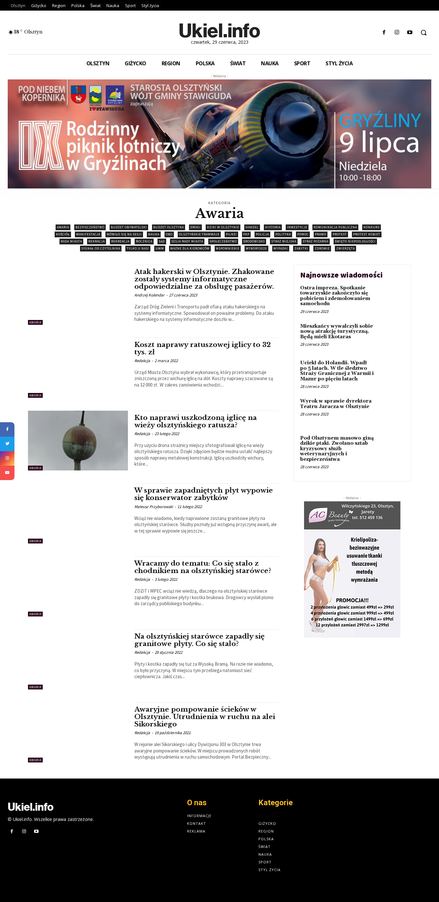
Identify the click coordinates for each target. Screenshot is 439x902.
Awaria (63, 227)
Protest (340, 234)
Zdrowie (322, 248)
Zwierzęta (345, 248)
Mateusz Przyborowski (153, 506)
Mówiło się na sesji (124, 234)
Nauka (153, 234)
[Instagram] (397, 32)
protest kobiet (366, 234)
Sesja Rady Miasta (187, 241)
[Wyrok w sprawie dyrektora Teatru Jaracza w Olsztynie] (391, 411)
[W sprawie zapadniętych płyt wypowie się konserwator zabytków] (78, 513)
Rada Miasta (71, 241)
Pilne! (231, 234)
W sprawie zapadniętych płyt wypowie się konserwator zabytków (203, 494)
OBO (169, 234)
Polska (266, 838)
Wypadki (280, 248)
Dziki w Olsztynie (223, 227)
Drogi (195, 227)
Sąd (162, 241)
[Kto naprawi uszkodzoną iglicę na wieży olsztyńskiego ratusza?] (78, 441)
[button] (423, 32)
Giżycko (267, 823)
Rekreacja (120, 241)
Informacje (199, 815)
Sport (265, 862)
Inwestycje (297, 227)
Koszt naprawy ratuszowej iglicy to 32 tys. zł (202, 348)
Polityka (283, 234)
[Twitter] (7, 444)
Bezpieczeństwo (90, 227)
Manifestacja (88, 234)
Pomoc (303, 234)
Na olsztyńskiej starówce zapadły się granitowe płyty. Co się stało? (199, 640)
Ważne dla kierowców (190, 248)
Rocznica (144, 241)
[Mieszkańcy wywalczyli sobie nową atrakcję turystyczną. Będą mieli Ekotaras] (391, 336)
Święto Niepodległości (355, 241)
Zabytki (301, 248)
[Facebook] (384, 32)
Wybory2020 (256, 248)
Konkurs (371, 227)
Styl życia (269, 869)
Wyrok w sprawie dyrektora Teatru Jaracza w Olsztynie (336, 404)
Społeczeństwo (223, 241)
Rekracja (96, 241)
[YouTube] (7, 473)
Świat (264, 846)
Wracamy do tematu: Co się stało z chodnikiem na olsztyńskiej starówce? (202, 567)
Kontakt (196, 823)
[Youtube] (410, 32)
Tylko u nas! (138, 248)
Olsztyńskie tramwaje (199, 234)
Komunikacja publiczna (335, 227)
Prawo (320, 234)
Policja (262, 234)
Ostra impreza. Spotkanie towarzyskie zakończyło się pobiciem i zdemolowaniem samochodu (335, 296)
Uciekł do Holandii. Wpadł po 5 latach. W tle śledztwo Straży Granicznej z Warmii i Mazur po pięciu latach (337, 371)
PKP (246, 234)
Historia (273, 227)
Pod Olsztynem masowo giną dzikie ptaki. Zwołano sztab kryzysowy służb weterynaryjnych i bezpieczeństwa (337, 448)
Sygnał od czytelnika (100, 248)
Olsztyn (267, 815)
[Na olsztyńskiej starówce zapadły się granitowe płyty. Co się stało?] (78, 659)
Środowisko (254, 241)
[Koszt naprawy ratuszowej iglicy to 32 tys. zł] (78, 368)
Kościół (63, 234)
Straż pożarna (315, 241)
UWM (160, 248)
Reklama (196, 831)
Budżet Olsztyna (168, 227)
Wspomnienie (227, 248)
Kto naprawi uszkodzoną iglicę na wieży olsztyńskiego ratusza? (195, 421)
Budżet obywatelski (129, 227)
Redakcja (142, 360)
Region (266, 831)
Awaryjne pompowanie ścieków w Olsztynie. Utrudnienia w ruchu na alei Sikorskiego (204, 716)
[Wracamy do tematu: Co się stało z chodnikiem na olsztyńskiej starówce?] (78, 586)
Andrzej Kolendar (149, 295)
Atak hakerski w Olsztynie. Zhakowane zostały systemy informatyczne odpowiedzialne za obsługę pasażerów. (204, 279)
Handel (252, 227)
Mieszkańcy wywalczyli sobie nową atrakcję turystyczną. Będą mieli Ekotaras (336, 331)
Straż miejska (283, 241)
